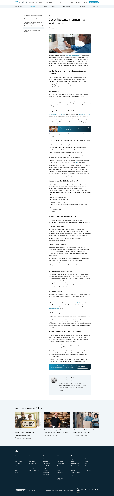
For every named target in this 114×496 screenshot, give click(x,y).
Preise (56, 2)
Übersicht (45, 459)
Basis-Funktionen (19, 459)
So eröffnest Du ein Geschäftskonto (32, 28)
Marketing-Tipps (67, 6)
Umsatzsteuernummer (54, 308)
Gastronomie (32, 459)
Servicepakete (60, 463)
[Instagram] (32, 491)
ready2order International (60, 473)
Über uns (87, 459)
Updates (59, 470)
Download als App (75, 466)
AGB (44, 490)
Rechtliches (82, 6)
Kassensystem (81, 318)
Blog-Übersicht (18, 6)
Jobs (86, 463)
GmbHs (63, 114)
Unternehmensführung (49, 6)
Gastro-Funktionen (19, 461)
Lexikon (59, 468)
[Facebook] (35, 491)
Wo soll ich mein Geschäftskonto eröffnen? (32, 31)
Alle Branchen (32, 466)
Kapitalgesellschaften (54, 114)
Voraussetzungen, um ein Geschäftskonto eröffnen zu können (34, 23)
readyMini (45, 468)
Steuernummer (55, 300)
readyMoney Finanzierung (60, 478)
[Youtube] (37, 491)
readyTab (45, 461)
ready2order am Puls (75, 475)
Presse (87, 468)
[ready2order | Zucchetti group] (87, 489)
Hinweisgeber (88, 470)
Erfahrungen (32, 468)
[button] (33, 15)
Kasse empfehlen (75, 472)
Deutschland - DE (21, 490)
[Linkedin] (29, 491)
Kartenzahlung (18, 463)
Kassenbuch (18, 468)
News (58, 476)
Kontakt (71, 2)
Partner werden (89, 466)
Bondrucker (46, 472)
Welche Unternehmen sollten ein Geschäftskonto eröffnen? (32, 19)
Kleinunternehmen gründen (73, 55)
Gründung (32, 6)
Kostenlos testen (94, 2)
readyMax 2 (46, 466)
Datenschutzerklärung (57, 490)
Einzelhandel (32, 461)
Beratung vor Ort (75, 463)
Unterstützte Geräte (48, 475)
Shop (76, 2)
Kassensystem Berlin (34, 470)
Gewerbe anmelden (53, 285)
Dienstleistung (32, 463)
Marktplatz (73, 470)
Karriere (87, 461)
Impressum (48, 490)
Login (79, 2)
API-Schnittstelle (75, 468)
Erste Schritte (60, 461)
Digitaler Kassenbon (20, 466)
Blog (58, 466)
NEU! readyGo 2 (47, 463)
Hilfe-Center (60, 459)
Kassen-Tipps (96, 6)
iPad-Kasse (45, 470)
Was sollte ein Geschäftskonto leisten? (33, 25)
